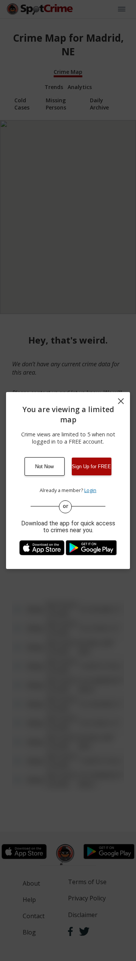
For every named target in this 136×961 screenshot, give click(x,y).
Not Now (44, 466)
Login (90, 490)
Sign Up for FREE (91, 466)
